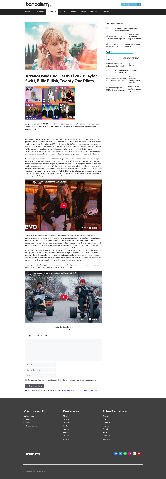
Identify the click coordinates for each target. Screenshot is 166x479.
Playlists (63, 12)
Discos (27, 12)
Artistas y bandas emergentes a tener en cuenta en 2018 (134, 37)
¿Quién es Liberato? (131, 64)
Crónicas (40, 12)
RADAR (83, 12)
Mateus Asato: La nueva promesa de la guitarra (131, 58)
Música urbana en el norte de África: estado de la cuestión (134, 79)
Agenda (74, 12)
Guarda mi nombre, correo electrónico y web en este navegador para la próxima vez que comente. (62, 380)
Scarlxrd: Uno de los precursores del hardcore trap (126, 71)
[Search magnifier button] (139, 4)
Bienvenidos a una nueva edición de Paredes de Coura (126, 29)
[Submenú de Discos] (68, 416)
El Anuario (105, 12)
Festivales (52, 12)
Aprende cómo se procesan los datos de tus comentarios (76, 390)
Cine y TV (93, 12)
